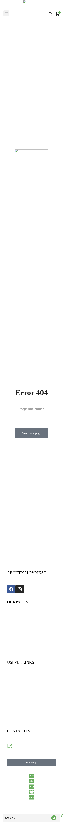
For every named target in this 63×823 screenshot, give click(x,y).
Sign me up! (31, 762)
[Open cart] (58, 14)
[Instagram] (19, 589)
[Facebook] (11, 589)
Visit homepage (31, 433)
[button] (6, 13)
